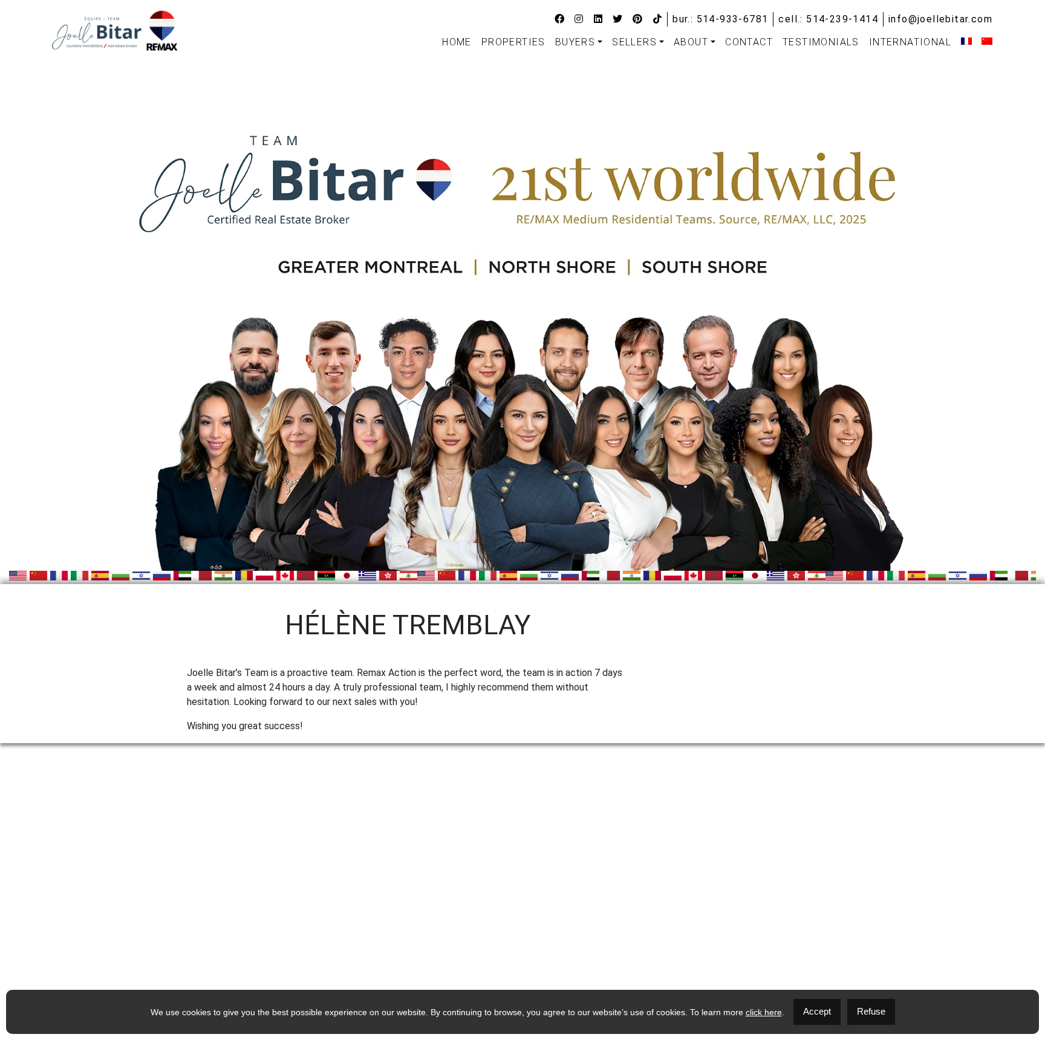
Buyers (575, 42)
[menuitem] (457, 42)
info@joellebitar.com (940, 19)
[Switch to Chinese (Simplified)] (987, 41)
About (691, 42)
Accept (817, 1011)
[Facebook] (560, 19)
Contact (749, 42)
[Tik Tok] (657, 19)
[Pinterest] (638, 19)
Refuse (871, 1011)
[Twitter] (618, 19)
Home (457, 42)
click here (764, 1012)
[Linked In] (598, 19)
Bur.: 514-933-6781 (720, 19)
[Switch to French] (966, 41)
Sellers (634, 42)
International (910, 42)
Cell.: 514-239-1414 (828, 19)
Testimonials (821, 42)
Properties (513, 42)
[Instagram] (579, 19)
